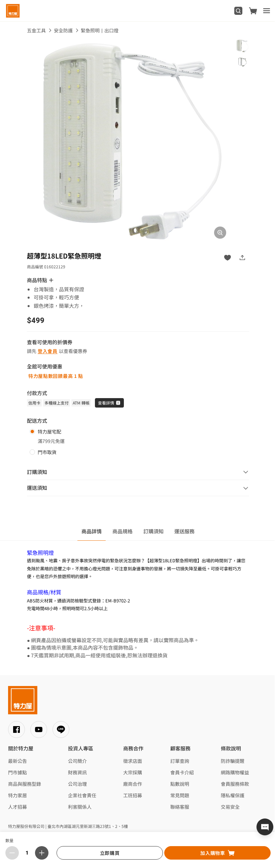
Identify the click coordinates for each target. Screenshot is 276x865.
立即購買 (110, 852)
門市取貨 (47, 452)
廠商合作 (132, 783)
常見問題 (179, 795)
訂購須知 (153, 531)
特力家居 (17, 795)
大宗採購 (132, 772)
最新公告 (17, 760)
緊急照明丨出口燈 (99, 30)
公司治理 (77, 783)
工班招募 (132, 795)
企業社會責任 (82, 795)
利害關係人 (80, 806)
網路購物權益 (235, 772)
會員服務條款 (235, 783)
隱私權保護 (232, 795)
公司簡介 (77, 760)
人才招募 (17, 806)
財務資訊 (77, 772)
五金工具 (36, 30)
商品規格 (122, 531)
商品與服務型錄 (24, 783)
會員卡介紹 (182, 772)
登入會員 (48, 351)
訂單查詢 (179, 760)
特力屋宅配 (49, 431)
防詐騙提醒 (232, 760)
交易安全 (230, 806)
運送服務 (184, 531)
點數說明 (179, 783)
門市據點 (17, 772)
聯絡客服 (179, 806)
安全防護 (63, 30)
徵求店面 (132, 760)
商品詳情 (91, 531)
